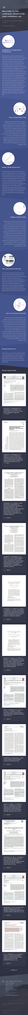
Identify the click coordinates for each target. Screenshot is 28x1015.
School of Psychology (11, 20)
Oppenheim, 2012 (11, 338)
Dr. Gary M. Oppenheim (9, 25)
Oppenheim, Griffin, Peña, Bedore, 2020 (10, 91)
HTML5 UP (7, 1012)
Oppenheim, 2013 (19, 338)
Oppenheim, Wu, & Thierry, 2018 (9, 285)
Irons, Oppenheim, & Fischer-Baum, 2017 (13, 87)
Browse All (14, 970)
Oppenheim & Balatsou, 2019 (15, 240)
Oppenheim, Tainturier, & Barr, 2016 (12, 85)
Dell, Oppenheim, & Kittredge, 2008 (12, 82)
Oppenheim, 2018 (19, 89)
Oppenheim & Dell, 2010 (20, 336)
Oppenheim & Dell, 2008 (9, 336)
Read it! (7, 414)
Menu (26, 1)
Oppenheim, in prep (13, 244)
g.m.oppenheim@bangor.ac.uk (11, 995)
